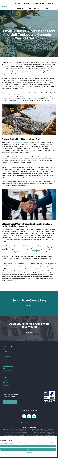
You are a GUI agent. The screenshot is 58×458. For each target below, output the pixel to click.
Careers (5, 351)
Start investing (10, 402)
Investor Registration (8, 365)
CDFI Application (7, 370)
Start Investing (29, 333)
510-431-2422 (7, 356)
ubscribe (29, 305)
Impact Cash (6, 382)
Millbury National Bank (21, 142)
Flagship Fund (6, 380)
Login (4, 368)
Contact (5, 354)
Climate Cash (6, 384)
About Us (5, 349)
